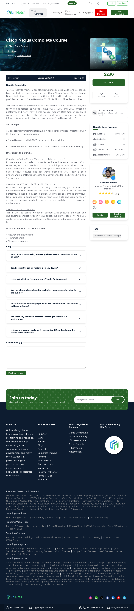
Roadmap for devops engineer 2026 (40, 573)
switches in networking (75, 562)
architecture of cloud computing (26, 565)
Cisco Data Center (18, 46)
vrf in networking (51, 562)
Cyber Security (36, 517)
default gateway (60, 568)
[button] (46, 255)
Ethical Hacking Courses (39, 551)
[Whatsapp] (97, 597)
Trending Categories (17, 544)
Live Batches (101, 12)
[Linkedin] (114, 597)
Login (111, 3)
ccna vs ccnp (97, 562)
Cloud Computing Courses (96, 548)
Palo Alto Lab (15, 529)
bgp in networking (116, 562)
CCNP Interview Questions (65, 506)
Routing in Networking (80, 576)
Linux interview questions (65, 501)
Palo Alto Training (27, 554)
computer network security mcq (23, 495)
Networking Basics (16, 517)
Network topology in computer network (51, 581)
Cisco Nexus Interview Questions (47, 503)
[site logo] (15, 12)
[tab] (46, 255)
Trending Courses (15, 533)
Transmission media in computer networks (62, 579)
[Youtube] (120, 597)
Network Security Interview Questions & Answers (56, 509)
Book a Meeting (117, 215)
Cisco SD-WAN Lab (117, 526)
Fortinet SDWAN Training (19, 537)
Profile (100, 215)
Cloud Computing (56, 517)
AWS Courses (106, 551)
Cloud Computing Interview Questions (94, 495)
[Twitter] (103, 597)
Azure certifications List (104, 581)
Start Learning (119, 12)
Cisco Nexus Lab (57, 526)
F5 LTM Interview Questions (44, 498)
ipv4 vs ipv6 (15, 571)
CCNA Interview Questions (96, 506)
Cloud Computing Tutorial (36, 584)
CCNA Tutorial (60, 584)
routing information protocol (61, 565)
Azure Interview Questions (34, 506)
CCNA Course (13, 540)
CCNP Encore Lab (95, 526)
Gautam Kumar (24, 55)
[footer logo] (14, 597)
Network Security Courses (40, 548)
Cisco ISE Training (91, 537)
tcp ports (95, 571)
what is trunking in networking (22, 562)
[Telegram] (125, 597)
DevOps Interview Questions (97, 501)
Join (118, 399)
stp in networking (71, 573)
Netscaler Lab (39, 526)
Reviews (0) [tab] (79, 78)
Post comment (15, 373)
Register (122, 3)
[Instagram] (92, 597)
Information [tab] (13, 78)
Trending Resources (16, 558)
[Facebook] (108, 597)
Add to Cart (108, 82)
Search (72, 3)
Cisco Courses (62, 551)
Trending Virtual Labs (17, 522)
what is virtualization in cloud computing (100, 565)
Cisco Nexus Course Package (107, 235)
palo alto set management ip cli (48, 576)
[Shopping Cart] (91, 3)
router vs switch (78, 571)
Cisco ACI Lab (76, 526)
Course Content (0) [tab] (46, 78)
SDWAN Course (111, 537)
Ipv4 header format (98, 579)
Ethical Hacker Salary (26, 579)
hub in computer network (85, 568)
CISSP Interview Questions (57, 495)
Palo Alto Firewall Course (48, 537)
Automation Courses (68, 548)
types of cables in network (97, 573)
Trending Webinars (16, 513)
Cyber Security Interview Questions (80, 498)
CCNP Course (71, 537)
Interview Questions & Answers (22, 491)
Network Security (99, 517)
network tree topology (114, 568)
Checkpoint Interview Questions (85, 503)
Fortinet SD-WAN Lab (17, 526)
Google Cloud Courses (84, 551)
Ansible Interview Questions (34, 501)
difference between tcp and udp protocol (45, 571)
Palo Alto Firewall (78, 517)
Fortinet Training (15, 548)
